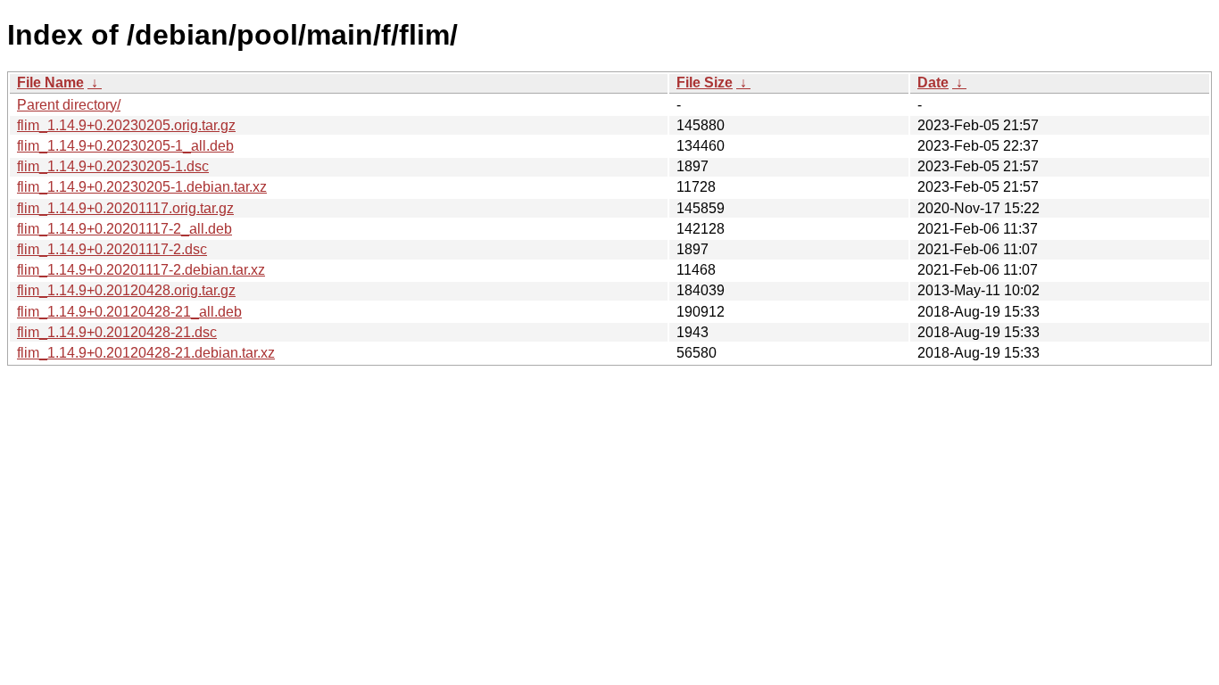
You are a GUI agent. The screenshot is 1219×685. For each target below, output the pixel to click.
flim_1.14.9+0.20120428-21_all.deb (129, 311)
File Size (704, 82)
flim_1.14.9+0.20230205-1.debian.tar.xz (142, 186)
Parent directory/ (68, 104)
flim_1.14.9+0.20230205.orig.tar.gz (126, 125)
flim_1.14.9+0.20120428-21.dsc (117, 332)
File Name (50, 82)
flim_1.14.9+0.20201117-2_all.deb (124, 228)
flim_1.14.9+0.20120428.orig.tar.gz (126, 290)
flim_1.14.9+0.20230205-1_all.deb (125, 145)
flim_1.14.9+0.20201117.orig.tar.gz (125, 208)
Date (933, 82)
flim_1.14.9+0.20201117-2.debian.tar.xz (141, 269)
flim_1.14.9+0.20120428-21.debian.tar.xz (146, 352)
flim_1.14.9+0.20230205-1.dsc (113, 166)
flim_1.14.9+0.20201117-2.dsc (112, 249)
